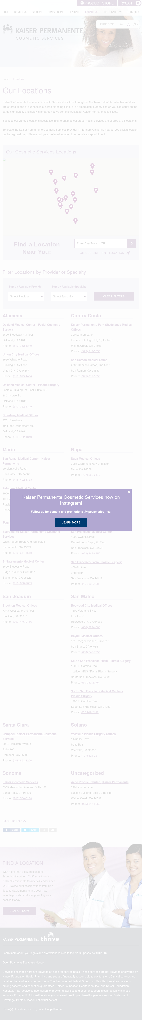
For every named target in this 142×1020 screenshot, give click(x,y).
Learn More (71, 522)
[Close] (129, 492)
